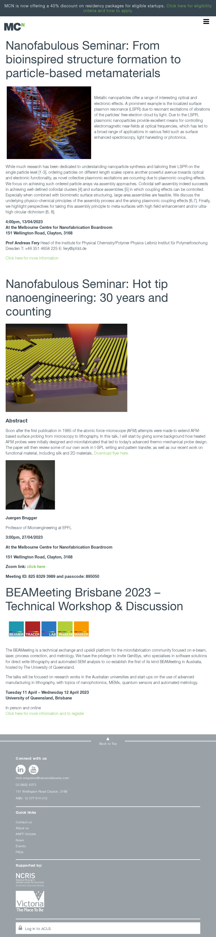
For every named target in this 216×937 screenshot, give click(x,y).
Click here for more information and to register (45, 713)
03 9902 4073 (26, 784)
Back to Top (108, 743)
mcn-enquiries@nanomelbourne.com (42, 778)
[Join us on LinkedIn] (21, 769)
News (20, 840)
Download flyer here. (111, 453)
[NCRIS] (108, 882)
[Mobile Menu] (206, 21)
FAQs (19, 852)
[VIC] (108, 903)
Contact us (24, 822)
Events (21, 846)
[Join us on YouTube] (34, 769)
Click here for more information (32, 258)
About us (22, 828)
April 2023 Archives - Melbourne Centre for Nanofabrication (14, 26)
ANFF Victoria (26, 834)
